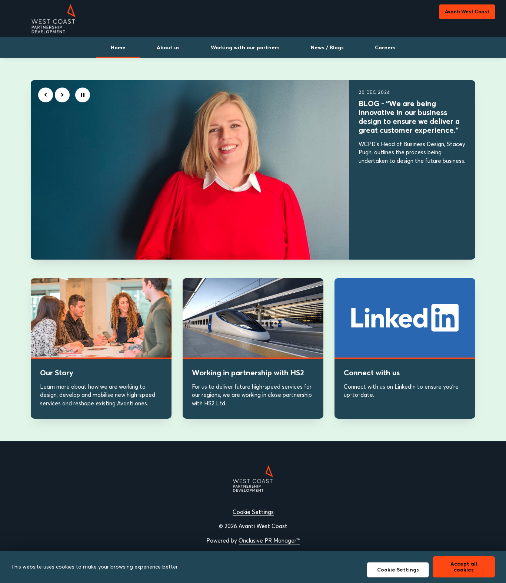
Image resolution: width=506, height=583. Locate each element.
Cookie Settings (253, 512)
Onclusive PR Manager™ (269, 540)
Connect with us (372, 372)
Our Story (56, 372)
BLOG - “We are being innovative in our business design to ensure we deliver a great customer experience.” (409, 117)
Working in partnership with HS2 (248, 372)
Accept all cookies (463, 566)
